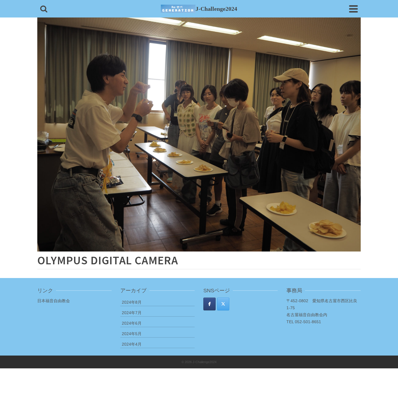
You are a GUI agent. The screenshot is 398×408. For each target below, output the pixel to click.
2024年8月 (132, 302)
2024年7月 (132, 312)
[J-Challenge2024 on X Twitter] (223, 304)
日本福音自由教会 (53, 300)
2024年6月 (132, 323)
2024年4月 (132, 344)
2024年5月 (132, 333)
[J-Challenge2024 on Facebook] (209, 304)
